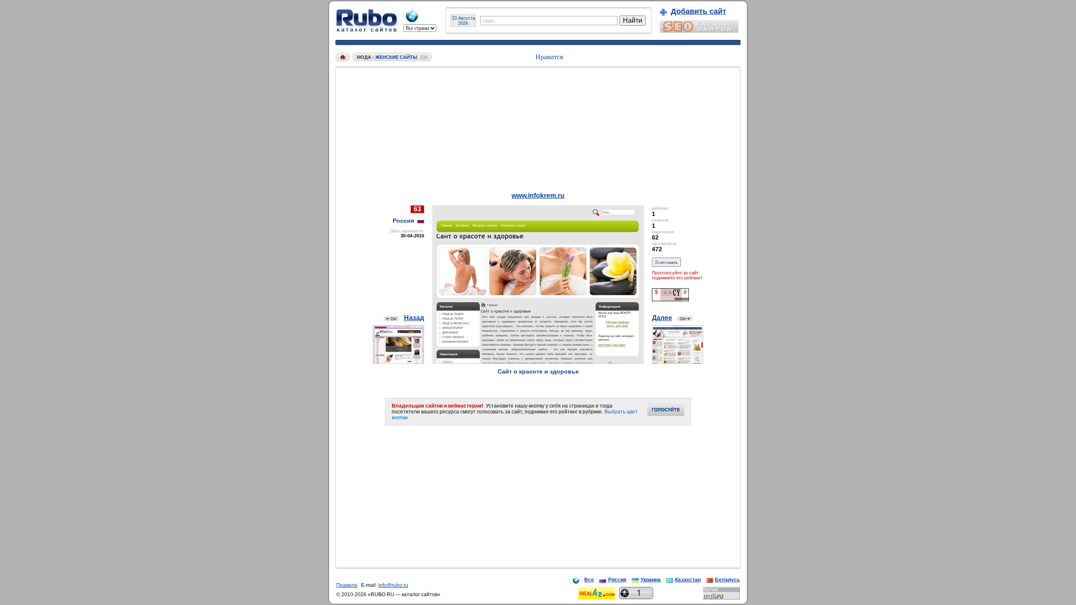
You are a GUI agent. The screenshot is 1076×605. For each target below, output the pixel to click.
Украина (651, 580)
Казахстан (688, 580)
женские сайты (396, 57)
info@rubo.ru (393, 585)
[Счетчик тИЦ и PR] (670, 298)
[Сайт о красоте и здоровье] (538, 361)
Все (589, 580)
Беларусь (727, 580)
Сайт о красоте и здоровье (538, 371)
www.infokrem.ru (538, 195)
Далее (662, 317)
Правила (346, 585)
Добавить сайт (698, 11)
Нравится (549, 56)
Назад (414, 317)
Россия (617, 580)
